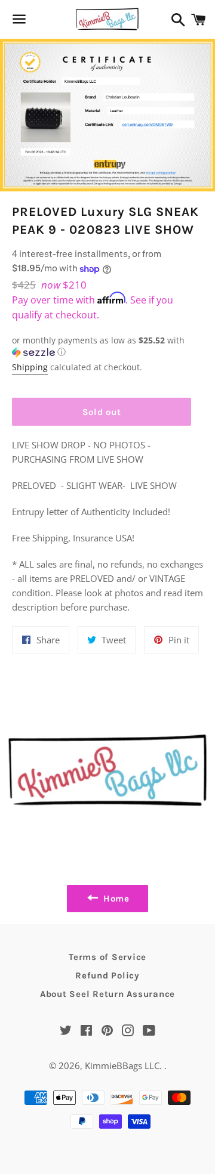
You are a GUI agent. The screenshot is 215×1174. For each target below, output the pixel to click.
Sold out (101, 412)
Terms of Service (107, 957)
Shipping (30, 367)
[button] (101, 346)
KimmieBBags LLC (122, 1065)
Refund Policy (107, 975)
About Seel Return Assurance (107, 994)
